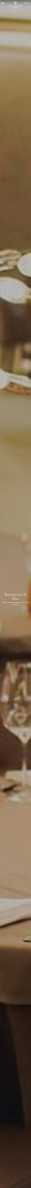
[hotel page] (15, 3)
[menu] (2, 3)
